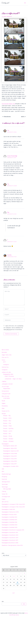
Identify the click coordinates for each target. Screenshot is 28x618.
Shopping (4, 476)
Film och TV (5, 357)
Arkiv (3, 553)
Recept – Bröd (7, 418)
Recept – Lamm (7, 431)
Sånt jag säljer (7, 489)
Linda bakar (6, 398)
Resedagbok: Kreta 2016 (10, 461)
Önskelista (5, 406)
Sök (3, 601)
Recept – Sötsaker (8, 441)
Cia (8, 130)
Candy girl (5, 3)
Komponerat (5, 391)
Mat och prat (5, 396)
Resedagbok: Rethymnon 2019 (10, 512)
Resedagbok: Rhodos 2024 (9, 514)
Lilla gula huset (6, 393)
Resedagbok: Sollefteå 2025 (9, 527)
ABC (3, 469)
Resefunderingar (6, 474)
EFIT (4, 362)
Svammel (4, 479)
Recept (4, 413)
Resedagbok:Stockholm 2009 (10, 542)
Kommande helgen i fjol (8, 103)
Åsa (8, 212)
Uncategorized (6, 496)
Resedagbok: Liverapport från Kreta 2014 (13, 507)
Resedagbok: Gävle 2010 (10, 448)
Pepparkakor (6, 388)
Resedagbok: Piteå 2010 (8, 509)
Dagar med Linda (6, 355)
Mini (3, 471)
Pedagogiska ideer (8, 374)
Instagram (6, 364)
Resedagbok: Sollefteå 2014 (9, 519)
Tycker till (4, 494)
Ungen (3, 499)
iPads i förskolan (9, 376)
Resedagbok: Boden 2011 (10, 445)
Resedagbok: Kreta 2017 (10, 463)
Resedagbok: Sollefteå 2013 (9, 517)
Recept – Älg (6, 415)
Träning (4, 491)
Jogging (4, 381)
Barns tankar (5, 349)
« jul (13, 593)
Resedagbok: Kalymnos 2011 (11, 451)
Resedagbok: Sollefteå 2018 (9, 522)
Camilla (9, 255)
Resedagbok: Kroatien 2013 (10, 466)
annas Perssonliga (12, 156)
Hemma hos (5, 367)
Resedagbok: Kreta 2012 (10, 456)
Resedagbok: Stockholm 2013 (10, 535)
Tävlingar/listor (6, 481)
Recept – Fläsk (7, 426)
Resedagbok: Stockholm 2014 (10, 537)
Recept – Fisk (7, 423)
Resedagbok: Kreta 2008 (10, 453)
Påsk (3, 408)
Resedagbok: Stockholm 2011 (10, 532)
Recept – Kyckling (8, 428)
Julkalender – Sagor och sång (13, 378)
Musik (3, 400)
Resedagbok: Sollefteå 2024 (9, 524)
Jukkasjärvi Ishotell (7, 384)
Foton (3, 360)
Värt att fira (5, 501)
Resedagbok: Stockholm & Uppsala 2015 (13, 530)
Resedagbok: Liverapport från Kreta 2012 (13, 504)
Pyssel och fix (5, 411)
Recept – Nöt (7, 433)
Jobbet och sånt (6, 372)
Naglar (3, 403)
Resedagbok (5, 443)
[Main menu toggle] (25, 2)
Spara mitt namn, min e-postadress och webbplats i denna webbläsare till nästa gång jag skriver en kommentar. (13, 327)
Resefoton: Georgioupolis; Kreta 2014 (12, 545)
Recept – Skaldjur (8, 438)
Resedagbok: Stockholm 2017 (10, 540)
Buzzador (4, 352)
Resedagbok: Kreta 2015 (10, 458)
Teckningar (5, 484)
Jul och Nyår (5, 386)
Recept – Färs (7, 420)
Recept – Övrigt (7, 436)
